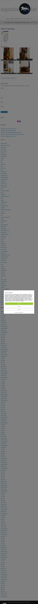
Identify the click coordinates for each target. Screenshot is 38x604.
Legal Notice (21, 312)
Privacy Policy (17, 312)
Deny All (19, 306)
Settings (19, 309)
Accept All (19, 303)
